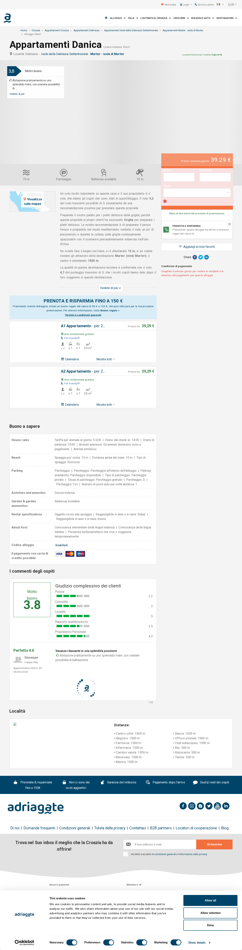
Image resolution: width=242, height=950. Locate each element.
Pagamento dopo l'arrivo (168, 782)
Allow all (210, 900)
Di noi (14, 828)
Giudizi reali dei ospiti (214, 782)
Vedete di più (16, 93)
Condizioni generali (74, 828)
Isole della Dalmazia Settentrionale (65, 54)
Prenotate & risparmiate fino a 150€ (36, 785)
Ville (132, 18)
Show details (197, 942)
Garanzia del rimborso (121, 782)
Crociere (180, 18)
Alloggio (117, 18)
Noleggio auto (201, 18)
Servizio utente (205, 4)
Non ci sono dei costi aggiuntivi (78, 785)
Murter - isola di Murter (108, 54)
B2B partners (161, 828)
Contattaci (137, 828)
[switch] (108, 942)
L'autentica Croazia (154, 18)
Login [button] (186, 4)
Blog (225, 828)
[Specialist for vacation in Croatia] (35, 808)
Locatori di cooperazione (196, 828)
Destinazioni (225, 18)
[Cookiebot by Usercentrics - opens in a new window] (24, 942)
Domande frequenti (39, 828)
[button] (220, 4)
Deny (210, 925)
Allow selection (210, 912)
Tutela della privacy (109, 828)
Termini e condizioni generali (83, 314)
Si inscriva (214, 844)
